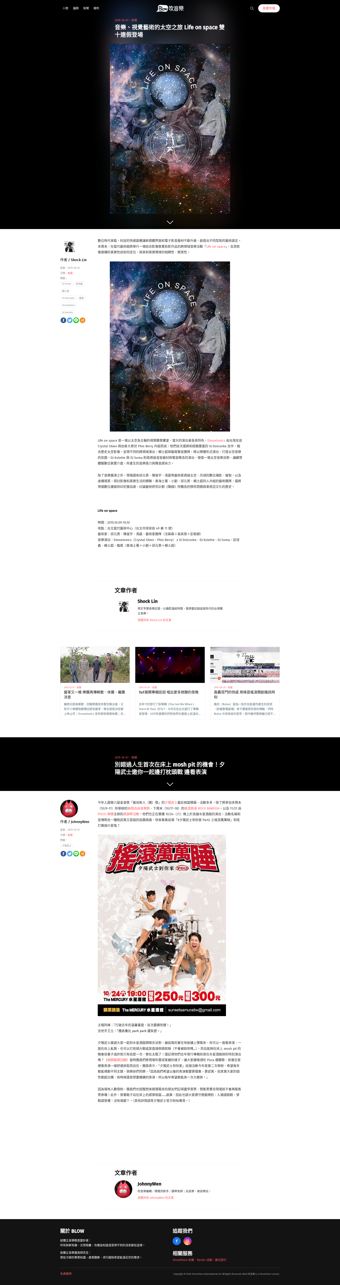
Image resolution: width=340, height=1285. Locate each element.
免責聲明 (66, 1273)
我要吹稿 (269, 8)
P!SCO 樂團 (106, 814)
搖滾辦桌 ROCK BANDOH (202, 808)
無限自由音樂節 (139, 808)
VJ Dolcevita (68, 298)
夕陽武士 (171, 803)
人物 (65, 8)
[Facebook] (63, 320)
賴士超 (65, 291)
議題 (76, 8)
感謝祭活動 (131, 814)
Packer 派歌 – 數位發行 (211, 1260)
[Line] (76, 320)
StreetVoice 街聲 (183, 1260)
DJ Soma (66, 283)
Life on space (216, 247)
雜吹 (96, 8)
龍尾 (81, 298)
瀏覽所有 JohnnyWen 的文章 (156, 1197)
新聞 (86, 8)
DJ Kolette (67, 312)
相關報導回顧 (116, 1060)
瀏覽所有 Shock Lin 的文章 (154, 620)
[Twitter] (70, 320)
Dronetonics (216, 441)
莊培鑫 (79, 283)
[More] (82, 320)
